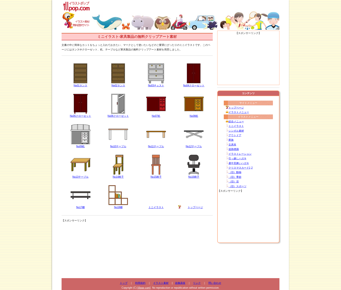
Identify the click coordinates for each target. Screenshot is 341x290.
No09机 (80, 146)
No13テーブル (80, 176)
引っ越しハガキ (237, 158)
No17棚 (80, 207)
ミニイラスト (156, 207)
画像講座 (180, 282)
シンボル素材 (236, 130)
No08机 (194, 115)
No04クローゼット (193, 85)
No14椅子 (118, 176)
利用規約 (140, 282)
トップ (123, 282)
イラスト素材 (161, 282)
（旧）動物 (235, 172)
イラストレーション (240, 153)
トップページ (195, 207)
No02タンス (118, 85)
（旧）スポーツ (237, 186)
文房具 (232, 144)
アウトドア (235, 135)
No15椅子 (156, 176)
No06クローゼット (118, 115)
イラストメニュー (239, 112)
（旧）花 (234, 181)
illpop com (144, 287)
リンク (197, 282)
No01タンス (80, 85)
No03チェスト (156, 85)
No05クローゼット (80, 115)
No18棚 (118, 207)
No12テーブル (194, 146)
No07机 (156, 115)
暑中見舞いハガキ (239, 163)
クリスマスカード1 (239, 167)
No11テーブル (156, 146)
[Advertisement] (137, 250)
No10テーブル (118, 146)
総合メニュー (236, 121)
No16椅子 (193, 176)
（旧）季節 (235, 177)
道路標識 (234, 149)
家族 (231, 139)
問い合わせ (214, 282)
